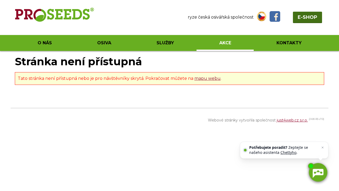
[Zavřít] (322, 147)
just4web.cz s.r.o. (292, 120)
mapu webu (207, 78)
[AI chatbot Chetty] (317, 172)
